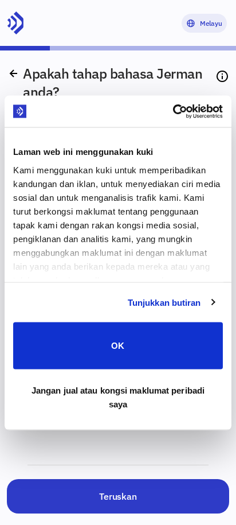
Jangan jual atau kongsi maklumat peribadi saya (118, 397)
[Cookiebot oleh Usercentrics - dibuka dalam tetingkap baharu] (173, 111)
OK (117, 346)
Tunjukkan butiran (164, 302)
